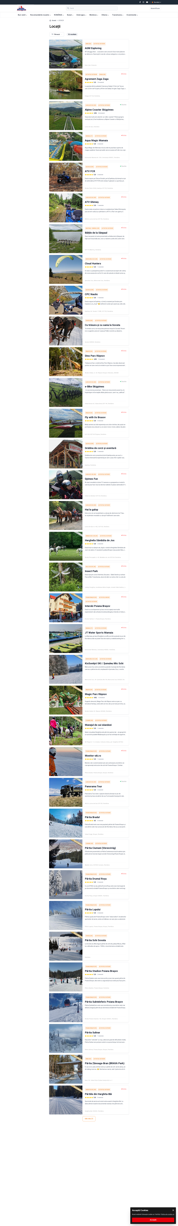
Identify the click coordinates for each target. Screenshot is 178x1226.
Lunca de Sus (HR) (91, 105)
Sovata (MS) (89, 320)
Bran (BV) (88, 43)
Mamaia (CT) (89, 136)
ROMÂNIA (58, 15)
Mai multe (89, 1119)
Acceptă (153, 1220)
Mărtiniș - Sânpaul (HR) (92, 228)
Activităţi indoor (104, 597)
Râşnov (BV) (89, 351)
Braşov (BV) (89, 412)
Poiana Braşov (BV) (91, 597)
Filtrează (57, 34)
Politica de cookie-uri (167, 1214)
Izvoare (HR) (89, 720)
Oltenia (104, 15)
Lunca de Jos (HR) (91, 474)
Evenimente (132, 15)
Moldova (93, 15)
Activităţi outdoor (99, 43)
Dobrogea (81, 15)
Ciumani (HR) (89, 843)
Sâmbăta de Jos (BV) (92, 535)
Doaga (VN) (102, 74)
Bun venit (22, 15)
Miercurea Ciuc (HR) (92, 259)
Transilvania (117, 15)
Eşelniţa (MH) (90, 166)
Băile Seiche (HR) (91, 566)
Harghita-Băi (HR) (91, 1089)
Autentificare (155, 8)
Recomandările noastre (40, 15)
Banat (69, 15)
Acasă (54, 20)
